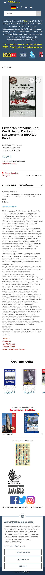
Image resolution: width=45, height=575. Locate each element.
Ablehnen (23, 566)
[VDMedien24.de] (14, 2)
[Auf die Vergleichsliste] (31, 80)
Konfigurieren (23, 559)
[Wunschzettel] (26, 7)
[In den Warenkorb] (4, 74)
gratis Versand (19, 161)
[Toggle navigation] (5, 1)
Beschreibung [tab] (9, 185)
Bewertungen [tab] (26, 185)
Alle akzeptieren (23, 552)
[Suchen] (38, 13)
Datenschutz (20, 546)
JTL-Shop (27, 572)
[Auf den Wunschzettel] (38, 80)
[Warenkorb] (30, 7)
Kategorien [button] (7, 434)
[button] (14, 7)
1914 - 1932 (15, 150)
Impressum (8, 546)
